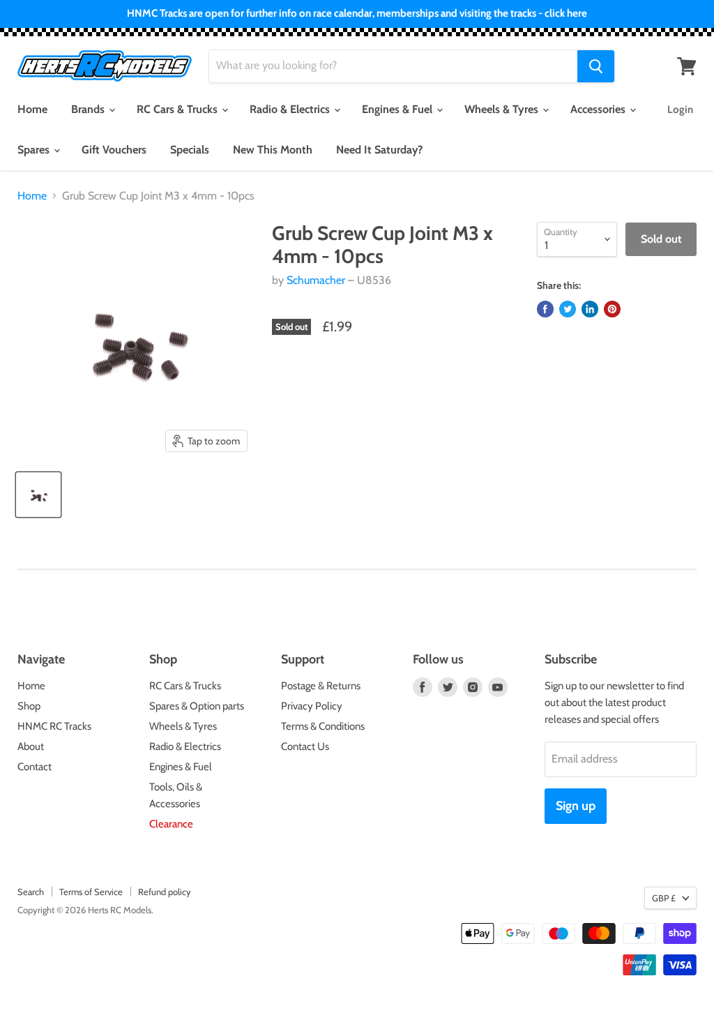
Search (30, 891)
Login (680, 109)
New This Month (272, 149)
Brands (89, 109)
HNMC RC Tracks (54, 726)
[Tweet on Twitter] (567, 309)
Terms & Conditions (323, 726)
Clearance (171, 824)
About (30, 746)
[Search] (595, 66)
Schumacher (316, 280)
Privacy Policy (311, 706)
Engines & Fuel (398, 109)
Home (32, 109)
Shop (28, 706)
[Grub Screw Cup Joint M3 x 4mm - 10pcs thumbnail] (38, 494)
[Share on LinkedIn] (590, 309)
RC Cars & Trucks (178, 109)
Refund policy (164, 891)
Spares (34, 149)
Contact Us (305, 746)
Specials (189, 149)
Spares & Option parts (196, 706)
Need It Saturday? (379, 149)
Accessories (599, 109)
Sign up (575, 805)
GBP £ (664, 897)
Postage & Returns (320, 686)
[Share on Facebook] (545, 309)
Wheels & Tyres (502, 109)
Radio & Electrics (291, 109)
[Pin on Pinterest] (612, 309)
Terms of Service (91, 891)
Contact (34, 766)
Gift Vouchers (114, 149)
